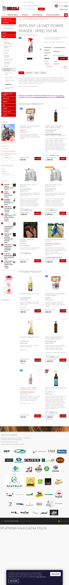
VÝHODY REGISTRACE (53, 15)
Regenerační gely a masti (10, 80)
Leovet (55, 61)
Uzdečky (6, 50)
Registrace (65, 2)
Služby (5, 108)
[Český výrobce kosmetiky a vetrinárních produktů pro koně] (38, 468)
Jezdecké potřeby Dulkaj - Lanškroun (9, 154)
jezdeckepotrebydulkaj (9, 151)
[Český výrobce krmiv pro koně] (55, 468)
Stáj (4, 105)
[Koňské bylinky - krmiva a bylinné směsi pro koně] (34, 512)
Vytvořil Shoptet (64, 521)
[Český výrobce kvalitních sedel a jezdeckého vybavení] (21, 451)
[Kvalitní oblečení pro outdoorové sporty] (19, 460)
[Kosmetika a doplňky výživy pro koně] (16, 468)
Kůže (2, 169)
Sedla (6, 39)
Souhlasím (55, 574)
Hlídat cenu (65, 67)
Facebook (5, 148)
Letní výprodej (8, 28)
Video (36, 73)
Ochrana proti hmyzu (7, 94)
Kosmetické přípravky (7, 69)
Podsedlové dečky (8, 47)
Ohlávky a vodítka (7, 56)
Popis (21, 73)
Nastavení (13, 581)
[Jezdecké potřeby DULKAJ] (12, 8)
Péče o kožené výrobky (9, 88)
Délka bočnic (5, 173)
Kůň (4, 36)
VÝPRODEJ (5, 22)
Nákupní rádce (12, 15)
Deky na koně (8, 59)
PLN (66, 9)
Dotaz (50, 66)
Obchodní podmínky (9, 435)
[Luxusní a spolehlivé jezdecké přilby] (9, 460)
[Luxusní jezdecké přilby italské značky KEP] (7, 451)
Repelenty (8, 84)
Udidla (6, 53)
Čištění (6, 66)
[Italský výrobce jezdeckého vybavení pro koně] (14, 481)
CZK (61, 9)
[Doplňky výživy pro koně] (40, 481)
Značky (5, 115)
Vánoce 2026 (7, 112)
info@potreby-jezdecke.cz (9, 142)
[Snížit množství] (57, 59)
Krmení (5, 101)
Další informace (41, 577)
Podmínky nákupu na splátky (9, 442)
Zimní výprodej (8, 26)
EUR (64, 9)
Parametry (29, 73)
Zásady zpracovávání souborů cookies (12, 444)
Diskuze (43, 73)
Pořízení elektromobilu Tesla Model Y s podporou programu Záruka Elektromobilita (16, 438)
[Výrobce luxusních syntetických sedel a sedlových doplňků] (61, 451)
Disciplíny (6, 98)
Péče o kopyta (9, 77)
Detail (63, 158)
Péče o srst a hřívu (9, 73)
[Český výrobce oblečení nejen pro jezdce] (32, 460)
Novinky (25, 15)
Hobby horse (7, 19)
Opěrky (3, 171)
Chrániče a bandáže (7, 63)
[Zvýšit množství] (57, 57)
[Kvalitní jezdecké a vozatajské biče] (46, 468)
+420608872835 (7, 158)
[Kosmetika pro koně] (28, 468)
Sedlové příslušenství (8, 42)
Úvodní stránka (3, 14)
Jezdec (5, 33)
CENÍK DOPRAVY (37, 15)
